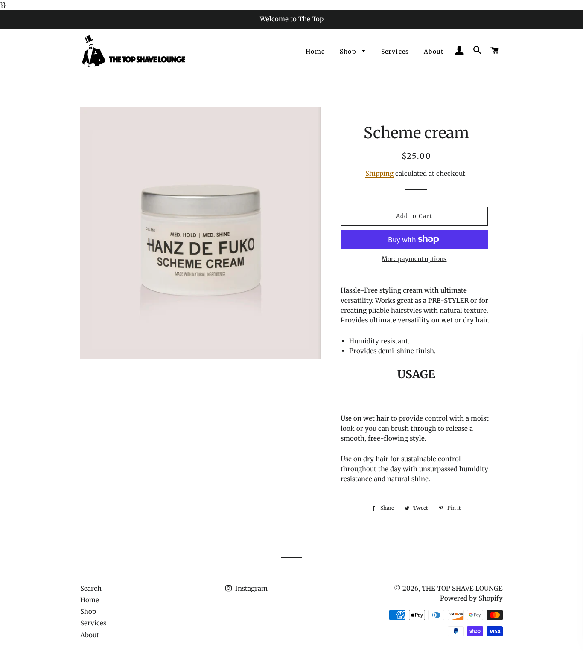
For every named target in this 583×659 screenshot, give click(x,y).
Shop (349, 51)
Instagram (250, 588)
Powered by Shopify (471, 598)
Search (91, 588)
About (434, 51)
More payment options (414, 259)
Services (395, 51)
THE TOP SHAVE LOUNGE (462, 588)
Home (315, 51)
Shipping (379, 173)
